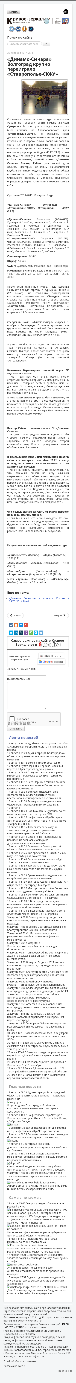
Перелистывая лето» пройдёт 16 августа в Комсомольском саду (35, 860)
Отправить (16, 728)
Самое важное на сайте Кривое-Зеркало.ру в (38, 642)
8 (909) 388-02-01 (37, 1346)
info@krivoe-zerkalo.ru (24, 1361)
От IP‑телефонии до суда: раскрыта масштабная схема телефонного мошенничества (33, 936)
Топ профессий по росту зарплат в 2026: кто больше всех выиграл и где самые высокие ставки (37, 956)
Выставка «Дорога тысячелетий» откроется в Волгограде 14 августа (37, 883)
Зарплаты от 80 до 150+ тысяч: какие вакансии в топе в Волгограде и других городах (36, 869)
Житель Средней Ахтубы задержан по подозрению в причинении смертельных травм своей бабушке (32, 830)
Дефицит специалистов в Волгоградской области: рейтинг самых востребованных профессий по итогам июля (34, 795)
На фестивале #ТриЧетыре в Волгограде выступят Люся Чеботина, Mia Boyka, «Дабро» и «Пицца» (37, 820)
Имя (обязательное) (18, 678)
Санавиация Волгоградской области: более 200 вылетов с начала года (34, 848)
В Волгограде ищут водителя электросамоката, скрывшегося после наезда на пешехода (36, 920)
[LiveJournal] (21, 633)
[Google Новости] (51, 661)
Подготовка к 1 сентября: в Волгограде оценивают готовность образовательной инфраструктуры (33, 997)
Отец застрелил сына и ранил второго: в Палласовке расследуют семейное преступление (35, 775)
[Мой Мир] (21, 625)
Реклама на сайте (14, 1366)
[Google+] (26, 625)
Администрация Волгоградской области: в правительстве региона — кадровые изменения (36, 756)
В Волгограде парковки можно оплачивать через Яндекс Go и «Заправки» (36, 912)
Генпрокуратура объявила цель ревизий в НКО (37, 1210)
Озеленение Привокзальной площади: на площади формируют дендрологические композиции (34, 840)
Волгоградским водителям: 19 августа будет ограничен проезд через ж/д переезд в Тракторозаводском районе (35, 766)
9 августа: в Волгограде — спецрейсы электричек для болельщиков (32, 946)
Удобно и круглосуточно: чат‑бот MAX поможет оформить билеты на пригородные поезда (37, 746)
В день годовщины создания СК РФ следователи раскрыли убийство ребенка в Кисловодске (36, 1285)
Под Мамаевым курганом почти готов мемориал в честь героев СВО (36, 812)
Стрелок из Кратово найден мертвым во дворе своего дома (36, 1245)
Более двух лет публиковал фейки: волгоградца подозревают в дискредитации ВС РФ (38, 989)
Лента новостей (23, 737)
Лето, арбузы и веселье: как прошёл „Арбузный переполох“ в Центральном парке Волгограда (35, 1017)
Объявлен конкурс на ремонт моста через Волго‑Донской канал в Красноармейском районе (37, 1055)
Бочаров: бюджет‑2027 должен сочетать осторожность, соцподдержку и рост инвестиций (35, 965)
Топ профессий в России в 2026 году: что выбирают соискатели (36, 854)
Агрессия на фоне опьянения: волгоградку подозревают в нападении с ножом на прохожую (36, 1007)
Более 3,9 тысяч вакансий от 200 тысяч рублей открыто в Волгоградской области (37, 1070)
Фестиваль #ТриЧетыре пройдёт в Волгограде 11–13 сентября (36, 1063)
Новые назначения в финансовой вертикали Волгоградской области (36, 1076)
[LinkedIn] (16, 633)
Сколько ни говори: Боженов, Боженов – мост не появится (36, 1227)
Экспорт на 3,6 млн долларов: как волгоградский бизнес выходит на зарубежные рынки (37, 1026)
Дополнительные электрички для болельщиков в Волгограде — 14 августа (37, 896)
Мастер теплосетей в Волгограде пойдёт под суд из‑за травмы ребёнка (38, 889)
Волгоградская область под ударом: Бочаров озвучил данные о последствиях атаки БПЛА (38, 1036)
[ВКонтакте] (11, 625)
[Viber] (26, 633)
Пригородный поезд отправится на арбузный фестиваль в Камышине (36, 877)
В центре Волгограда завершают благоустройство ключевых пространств (36, 928)
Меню (13, 12)
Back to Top (65, 1370)
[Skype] (36, 633)
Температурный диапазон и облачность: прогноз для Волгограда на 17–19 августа (34, 804)
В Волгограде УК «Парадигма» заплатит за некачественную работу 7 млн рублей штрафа (37, 1264)
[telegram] (41, 633)
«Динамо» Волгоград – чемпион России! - (39, 599)
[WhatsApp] (31, 633)
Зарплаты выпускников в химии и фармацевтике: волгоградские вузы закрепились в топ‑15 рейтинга (37, 1046)
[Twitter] (11, 633)
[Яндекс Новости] (51, 656)
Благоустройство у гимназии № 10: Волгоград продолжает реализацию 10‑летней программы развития (37, 975)
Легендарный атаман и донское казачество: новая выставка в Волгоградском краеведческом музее (36, 785)
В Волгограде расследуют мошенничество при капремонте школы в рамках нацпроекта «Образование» (37, 904)
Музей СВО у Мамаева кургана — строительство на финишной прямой (36, 983)
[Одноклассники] (16, 625)
